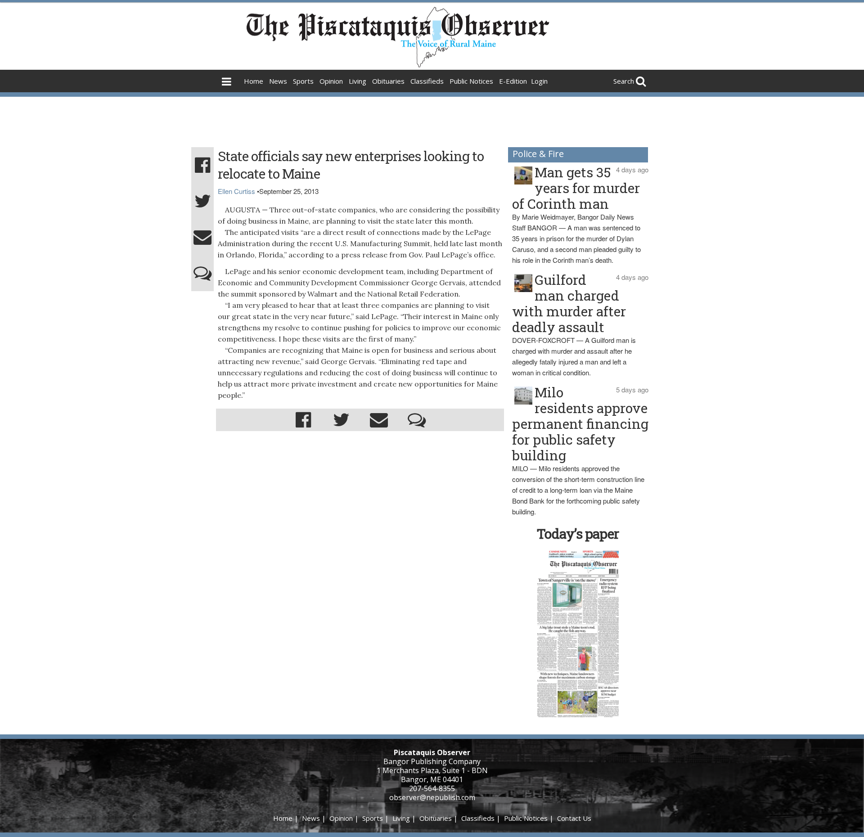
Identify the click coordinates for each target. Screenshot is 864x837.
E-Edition (513, 81)
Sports (303, 81)
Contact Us (574, 818)
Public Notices (471, 81)
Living (357, 81)
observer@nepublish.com (432, 797)
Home (253, 81)
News (278, 81)
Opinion (331, 81)
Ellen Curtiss (236, 191)
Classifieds (427, 81)
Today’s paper (578, 533)
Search (623, 81)
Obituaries (388, 81)
